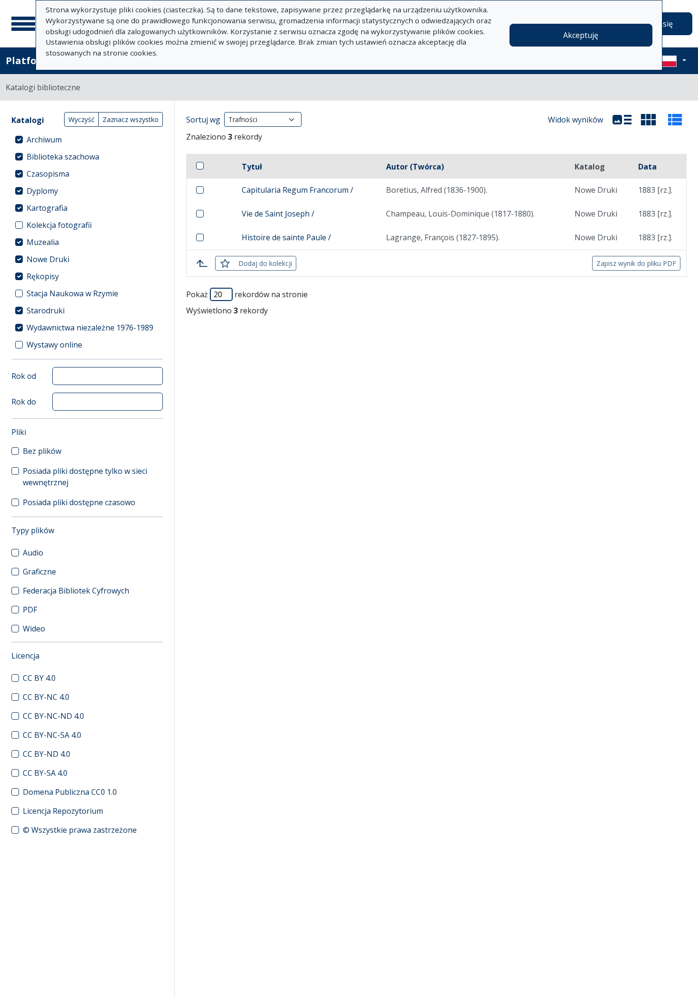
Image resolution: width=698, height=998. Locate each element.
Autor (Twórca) (415, 166)
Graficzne (39, 571)
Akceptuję (580, 35)
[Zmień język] (672, 60)
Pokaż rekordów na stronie (247, 294)
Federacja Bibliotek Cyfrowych (76, 590)
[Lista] (622, 119)
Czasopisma (48, 174)
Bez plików (42, 451)
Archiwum (44, 139)
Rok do (23, 401)
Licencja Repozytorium (63, 811)
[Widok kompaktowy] (648, 119)
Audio (33, 552)
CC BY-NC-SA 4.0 (52, 735)
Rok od (23, 376)
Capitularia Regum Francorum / (297, 190)
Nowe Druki (48, 259)
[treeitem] (87, 139)
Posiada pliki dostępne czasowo (79, 502)
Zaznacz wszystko (131, 119)
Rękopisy (43, 276)
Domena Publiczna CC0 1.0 (70, 792)
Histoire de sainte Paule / (286, 237)
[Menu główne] (23, 24)
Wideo (34, 628)
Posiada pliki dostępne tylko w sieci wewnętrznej (85, 477)
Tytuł (252, 166)
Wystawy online (54, 344)
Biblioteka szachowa (63, 156)
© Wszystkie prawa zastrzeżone (80, 830)
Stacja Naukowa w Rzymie (72, 293)
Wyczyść (81, 119)
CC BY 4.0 (39, 678)
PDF (30, 609)
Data (647, 166)
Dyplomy (42, 191)
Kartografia (47, 208)
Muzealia (43, 242)
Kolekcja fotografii (59, 225)
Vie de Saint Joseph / (278, 213)
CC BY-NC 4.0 (46, 697)
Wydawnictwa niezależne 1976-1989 (90, 327)
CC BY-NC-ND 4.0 (53, 716)
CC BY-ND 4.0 (46, 754)
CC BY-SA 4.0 (45, 773)
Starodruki (46, 310)
